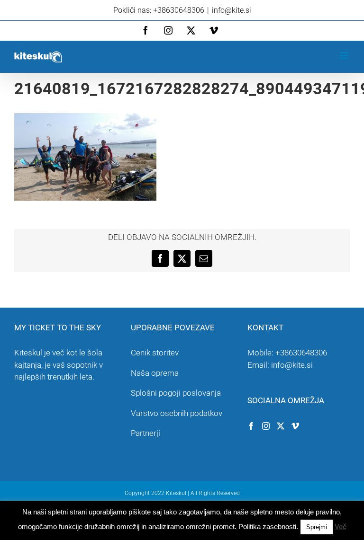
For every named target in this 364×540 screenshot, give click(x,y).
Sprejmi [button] (316, 527)
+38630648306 (301, 352)
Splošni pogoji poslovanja (176, 393)
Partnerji (145, 433)
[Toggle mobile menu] (345, 56)
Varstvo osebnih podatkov (176, 413)
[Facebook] (251, 426)
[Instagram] (266, 426)
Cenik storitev (155, 352)
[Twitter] (280, 426)
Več (340, 526)
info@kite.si (231, 10)
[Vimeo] (295, 426)
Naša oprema (155, 373)
